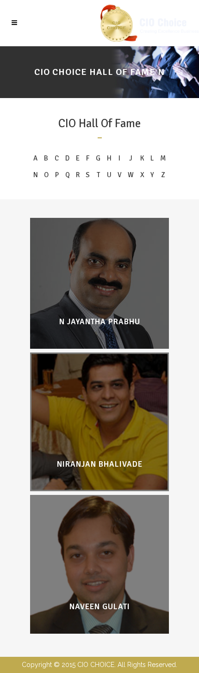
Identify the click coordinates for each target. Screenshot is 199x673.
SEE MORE (99, 307)
